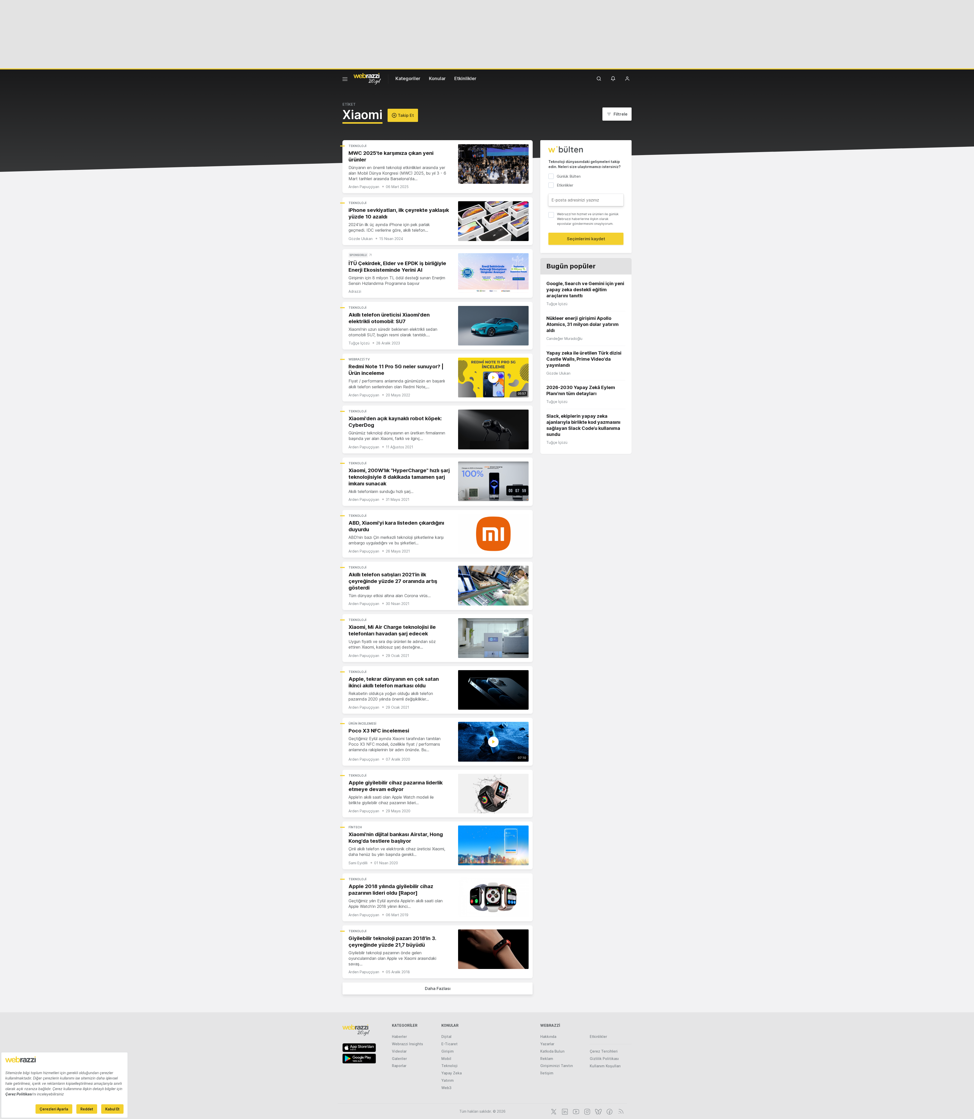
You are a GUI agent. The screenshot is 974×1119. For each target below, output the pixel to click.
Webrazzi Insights (407, 1044)
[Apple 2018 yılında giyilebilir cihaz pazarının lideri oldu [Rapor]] (493, 897)
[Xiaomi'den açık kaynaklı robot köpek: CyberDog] (493, 429)
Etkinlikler (465, 78)
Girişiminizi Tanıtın (556, 1065)
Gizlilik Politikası (604, 1058)
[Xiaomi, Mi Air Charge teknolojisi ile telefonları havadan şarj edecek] (493, 638)
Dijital (446, 1036)
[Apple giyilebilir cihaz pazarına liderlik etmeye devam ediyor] (493, 794)
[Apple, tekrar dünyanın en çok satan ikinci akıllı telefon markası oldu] (493, 690)
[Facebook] (609, 1111)
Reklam (546, 1058)
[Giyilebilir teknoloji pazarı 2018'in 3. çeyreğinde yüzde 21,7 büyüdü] (493, 949)
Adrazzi (355, 291)
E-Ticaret (449, 1044)
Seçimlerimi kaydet (586, 238)
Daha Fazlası (437, 988)
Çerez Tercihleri (604, 1051)
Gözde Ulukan (361, 238)
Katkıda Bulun (552, 1051)
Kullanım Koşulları (605, 1066)
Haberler (399, 1036)
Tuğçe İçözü (359, 343)
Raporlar (399, 1065)
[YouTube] (575, 1111)
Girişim (447, 1051)
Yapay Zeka (451, 1073)
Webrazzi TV (359, 359)
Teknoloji (357, 146)
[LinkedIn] (564, 1111)
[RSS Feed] (620, 1111)
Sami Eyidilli (358, 863)
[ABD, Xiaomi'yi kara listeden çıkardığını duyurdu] (493, 534)
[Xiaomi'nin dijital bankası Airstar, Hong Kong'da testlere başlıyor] (493, 845)
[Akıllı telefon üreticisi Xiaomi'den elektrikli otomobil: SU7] (493, 326)
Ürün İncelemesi (362, 723)
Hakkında (548, 1036)
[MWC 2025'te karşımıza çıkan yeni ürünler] (493, 164)
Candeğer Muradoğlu (564, 338)
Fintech (355, 827)
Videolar (399, 1051)
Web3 (446, 1088)
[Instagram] (587, 1111)
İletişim (546, 1073)
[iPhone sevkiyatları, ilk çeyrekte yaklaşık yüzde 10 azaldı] (493, 221)
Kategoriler (407, 78)
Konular (437, 78)
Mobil (446, 1058)
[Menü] (344, 79)
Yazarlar (547, 1044)
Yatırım (447, 1080)
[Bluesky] (598, 1111)
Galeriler (399, 1058)
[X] (553, 1111)
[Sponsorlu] (493, 273)
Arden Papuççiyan (364, 187)
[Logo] (367, 78)
